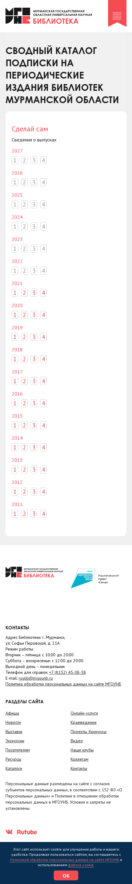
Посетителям (18, 750)
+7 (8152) (67, 672)
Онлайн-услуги (84, 713)
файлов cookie (81, 865)
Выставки (14, 731)
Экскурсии (15, 740)
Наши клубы (82, 750)
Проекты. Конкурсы (89, 731)
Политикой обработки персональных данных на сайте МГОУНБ (64, 859)
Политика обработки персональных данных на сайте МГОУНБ (63, 684)
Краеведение (84, 722)
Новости (13, 722)
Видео (77, 740)
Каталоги (14, 768)
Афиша (12, 713)
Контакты (79, 768)
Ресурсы (13, 759)
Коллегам (79, 759)
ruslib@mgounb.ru (36, 678)
